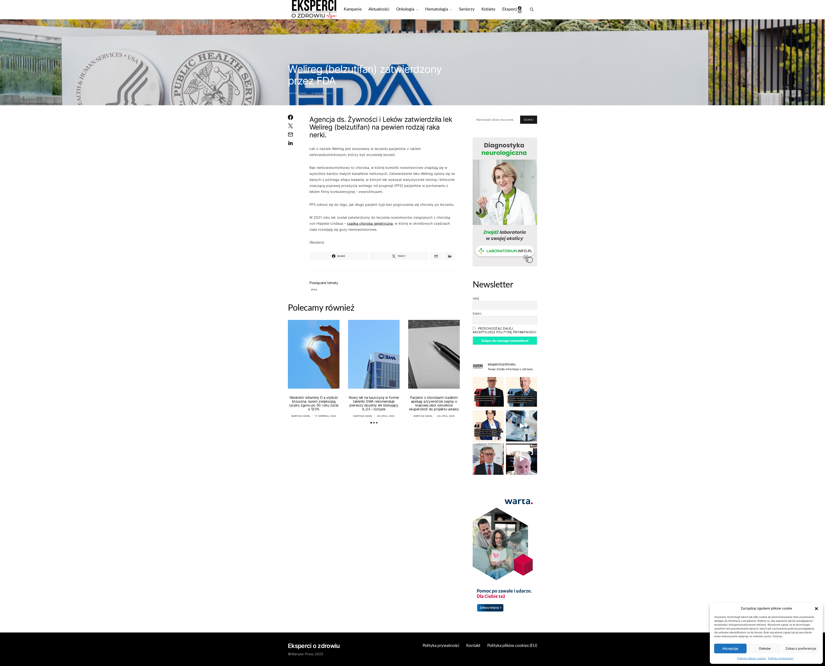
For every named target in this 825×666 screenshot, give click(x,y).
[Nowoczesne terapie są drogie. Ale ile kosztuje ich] (521, 425)
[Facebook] (519, 8)
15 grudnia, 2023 (321, 93)
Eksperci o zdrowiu (314, 646)
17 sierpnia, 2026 (325, 416)
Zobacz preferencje (800, 648)
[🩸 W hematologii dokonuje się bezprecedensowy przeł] (488, 459)
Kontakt (473, 646)
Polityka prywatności (780, 658)
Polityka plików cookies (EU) (512, 646)
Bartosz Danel (297, 93)
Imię (476, 298)
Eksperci (509, 9)
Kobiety (488, 9)
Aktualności (378, 9)
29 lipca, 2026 (385, 416)
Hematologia (436, 9)
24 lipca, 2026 (445, 416)
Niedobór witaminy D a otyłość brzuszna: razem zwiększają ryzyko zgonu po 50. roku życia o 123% (313, 403)
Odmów (765, 648)
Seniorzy (467, 9)
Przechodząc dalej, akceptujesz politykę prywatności (504, 330)
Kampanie (353, 9)
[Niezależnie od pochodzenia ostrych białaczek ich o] (488, 425)
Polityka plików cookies (751, 658)
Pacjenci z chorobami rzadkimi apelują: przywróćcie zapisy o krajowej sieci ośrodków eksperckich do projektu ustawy (434, 403)
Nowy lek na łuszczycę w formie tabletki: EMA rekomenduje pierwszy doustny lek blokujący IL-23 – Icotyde (374, 403)
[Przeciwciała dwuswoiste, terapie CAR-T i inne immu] (488, 392)
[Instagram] (519, 11)
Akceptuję (730, 648)
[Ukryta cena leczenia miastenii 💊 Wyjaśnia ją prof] (521, 459)
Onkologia (405, 9)
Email (477, 313)
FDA (315, 289)
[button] (816, 608)
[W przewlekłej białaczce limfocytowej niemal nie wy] (521, 392)
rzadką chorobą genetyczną (370, 223)
